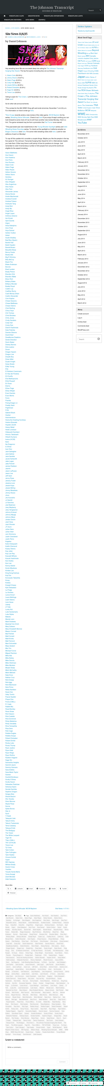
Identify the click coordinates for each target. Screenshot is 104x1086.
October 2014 (82, 178)
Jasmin (8, 468)
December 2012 (83, 267)
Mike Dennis (9, 660)
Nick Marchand (10, 685)
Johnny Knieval (11, 512)
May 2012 (81, 295)
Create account (83, 313)
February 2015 (83, 162)
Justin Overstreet (11, 536)
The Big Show (91, 93)
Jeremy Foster (10, 480)
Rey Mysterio (90, 87)
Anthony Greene (11, 216)
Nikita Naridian (10, 689)
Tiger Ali (8, 838)
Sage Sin (10, 90)
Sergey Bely (9, 794)
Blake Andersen (11, 264)
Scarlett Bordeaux (11, 777)
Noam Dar (9, 692)
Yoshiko (8, 869)
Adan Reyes (9, 169)
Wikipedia (93, 110)
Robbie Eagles (10, 733)
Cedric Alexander (11, 296)
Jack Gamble (10, 456)
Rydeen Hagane (11, 757)
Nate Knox (9, 675)
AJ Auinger (9, 179)
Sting (86, 93)
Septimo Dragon (11, 791)
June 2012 (81, 291)
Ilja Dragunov (10, 444)
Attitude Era (84, 50)
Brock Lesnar (82, 56)
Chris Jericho (93, 58)
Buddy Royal (10, 286)
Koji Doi (8, 575)
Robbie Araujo (10, 736)
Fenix (7, 398)
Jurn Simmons (10, 534)
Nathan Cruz (10, 677)
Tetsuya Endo (10, 828)
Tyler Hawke (9, 855)
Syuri (7, 813)
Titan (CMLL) (10, 840)
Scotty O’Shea (10, 779)
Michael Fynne (10, 650)
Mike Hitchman (10, 663)
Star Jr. (7, 811)
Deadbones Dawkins (13, 337)
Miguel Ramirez (11, 653)
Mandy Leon (9, 619)
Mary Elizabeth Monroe (13, 629)
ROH (83, 90)
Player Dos (9, 699)
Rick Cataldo (10, 716)
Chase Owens (10, 306)
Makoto (8, 616)
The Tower (9, 833)
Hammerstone (10, 417)
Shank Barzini (10, 796)
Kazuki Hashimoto (12, 558)
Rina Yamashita (11, 726)
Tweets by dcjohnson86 (86, 31)
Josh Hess (9, 522)
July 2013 (81, 238)
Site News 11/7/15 (61, 908)
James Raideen (11, 466)
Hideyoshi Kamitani (12, 432)
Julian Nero (9, 529)
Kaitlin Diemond (11, 546)
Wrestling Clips (16, 16)
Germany (80, 68)
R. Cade (8, 704)
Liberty (7, 604)
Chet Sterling (10, 308)
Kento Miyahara (11, 568)
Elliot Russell (10, 381)
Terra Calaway (10, 825)
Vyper (7, 859)
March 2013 (82, 254)
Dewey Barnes (10, 344)
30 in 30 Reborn (82, 47)
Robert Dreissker (13, 87)
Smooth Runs (34, 16)
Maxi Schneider (11, 643)
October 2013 (82, 226)
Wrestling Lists (75, 16)
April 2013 (81, 250)
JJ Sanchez (9, 502)
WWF (89, 119)
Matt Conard (9, 636)
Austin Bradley (10, 237)
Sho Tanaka (9, 799)
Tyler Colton (9, 850)
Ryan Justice (10, 748)
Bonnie (8, 267)
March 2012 (82, 303)
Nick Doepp (9, 680)
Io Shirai (8, 446)
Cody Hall (10, 82)
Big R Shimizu (10, 257)
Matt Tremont (10, 641)
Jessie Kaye (9, 485)
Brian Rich (9, 279)
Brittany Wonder (11, 284)
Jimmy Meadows (11, 490)
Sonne (7, 806)
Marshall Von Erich (12, 624)
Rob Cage (9, 731)
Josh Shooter (10, 524)
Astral (7, 235)
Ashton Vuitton (10, 233)
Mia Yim (8, 648)
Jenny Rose (9, 478)
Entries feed (82, 322)
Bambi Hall (9, 242)
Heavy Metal (9, 427)
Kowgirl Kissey (10, 585)
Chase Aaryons (11, 301)
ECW (86, 66)
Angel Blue (9, 211)
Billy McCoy (9, 259)
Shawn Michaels (92, 90)
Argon (7, 223)
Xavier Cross (10, 867)
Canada (92, 56)
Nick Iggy (8, 682)
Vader (93, 108)
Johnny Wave (10, 517)
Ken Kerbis (9, 561)
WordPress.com (83, 330)
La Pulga (8, 590)
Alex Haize (9, 186)
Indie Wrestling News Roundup (30, 962)
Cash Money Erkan (12, 293)
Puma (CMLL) (10, 702)
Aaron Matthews (11, 152)
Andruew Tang (10, 203)
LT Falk (8, 607)
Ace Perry (8, 160)
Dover (7, 349)
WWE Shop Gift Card (17, 1032)
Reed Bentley (10, 709)
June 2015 (81, 146)
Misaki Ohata (10, 668)
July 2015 (81, 142)
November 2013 (83, 222)
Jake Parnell (9, 463)
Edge (89, 66)
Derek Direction (11, 340)
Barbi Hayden (10, 245)
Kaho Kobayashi (11, 544)
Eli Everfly (9, 376)
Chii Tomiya (9, 313)
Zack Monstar (10, 876)
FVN (7, 410)
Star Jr (59, 1018)
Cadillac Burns (10, 291)
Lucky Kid (8, 609)
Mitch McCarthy (11, 670)
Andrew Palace (10, 201)
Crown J (41, 20)
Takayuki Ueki (10, 818)
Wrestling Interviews (54, 16)
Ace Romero (9, 162)
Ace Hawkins (10, 157)
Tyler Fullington (10, 852)
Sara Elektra (9, 770)
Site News (30, 20)
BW (87, 55)
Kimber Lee (9, 570)
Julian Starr (9, 531)
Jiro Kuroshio (10, 497)
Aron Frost (9, 228)
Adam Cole (11, 75)
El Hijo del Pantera (12, 374)
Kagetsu (8, 541)
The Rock (87, 102)
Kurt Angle (87, 80)
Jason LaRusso (11, 471)
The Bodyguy (10, 830)
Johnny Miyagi (10, 514)
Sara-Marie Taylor (11, 772)
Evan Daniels (10, 393)
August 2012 (82, 283)
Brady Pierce (10, 271)
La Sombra (9, 592)
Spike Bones (10, 808)
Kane (83, 80)
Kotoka (7, 582)
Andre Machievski (11, 196)
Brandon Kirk (10, 274)
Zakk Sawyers (10, 879)
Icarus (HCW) (10, 439)
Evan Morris (9, 395)
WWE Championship (92, 114)
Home (7, 28)
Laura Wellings (10, 597)
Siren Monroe (10, 801)
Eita (6, 369)
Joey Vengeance (11, 510)
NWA (93, 83)
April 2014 (81, 202)
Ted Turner (49, 122)
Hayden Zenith (10, 425)
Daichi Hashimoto (11, 327)
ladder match (93, 80)
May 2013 (81, 246)
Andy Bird (8, 206)
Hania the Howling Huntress (15, 420)
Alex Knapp (10, 115)
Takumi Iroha (10, 821)
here (11, 99)
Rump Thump (10, 745)
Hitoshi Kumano (11, 437)
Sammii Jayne (10, 765)
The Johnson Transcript (52, 7)
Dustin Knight (10, 361)
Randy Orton (93, 85)
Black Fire (9, 262)
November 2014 (83, 174)
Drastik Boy (9, 357)
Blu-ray (88, 53)
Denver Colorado (93, 63)
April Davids (9, 220)
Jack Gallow (9, 454)
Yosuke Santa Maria (12, 872)
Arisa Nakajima (10, 225)
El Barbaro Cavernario (13, 371)
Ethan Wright (10, 391)
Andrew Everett (10, 199)
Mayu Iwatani (10, 646)
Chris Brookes (10, 315)
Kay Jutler (9, 551)
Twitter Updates (85, 27)
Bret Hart (94, 53)
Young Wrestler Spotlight (46, 127)
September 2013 (84, 230)
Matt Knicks (9, 638)
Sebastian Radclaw (12, 784)
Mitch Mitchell (10, 672)
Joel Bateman (10, 505)
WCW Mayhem (54, 115)
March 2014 (82, 206)
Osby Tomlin (9, 694)
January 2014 (83, 214)
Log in (80, 318)
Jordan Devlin (10, 519)
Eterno (7, 386)
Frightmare (9, 408)
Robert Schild (10, 740)
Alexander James (11, 191)
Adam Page (11, 80)
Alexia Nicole (10, 194)
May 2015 (81, 150)
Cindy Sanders (10, 320)
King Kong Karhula (12, 573)
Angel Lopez (10, 213)
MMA (83, 83)
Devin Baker (9, 342)
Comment (62, 1062)
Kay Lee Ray (10, 553)
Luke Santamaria (11, 612)
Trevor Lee (11, 92)
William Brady (10, 864)
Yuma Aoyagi (10, 874)
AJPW (94, 47)
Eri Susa (8, 383)
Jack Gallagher (10, 451)
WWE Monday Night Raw (86, 117)
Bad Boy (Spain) (11, 240)
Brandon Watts (10, 276)
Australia (89, 50)
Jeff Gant (8, 476)
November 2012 (83, 271)
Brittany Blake (10, 281)
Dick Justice (9, 347)
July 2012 (81, 287)
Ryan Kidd (9, 750)
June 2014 (81, 194)
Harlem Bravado (11, 422)
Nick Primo (9, 687)
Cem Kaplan (9, 298)
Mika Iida (8, 655)
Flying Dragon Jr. (11, 403)
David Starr (9, 335)
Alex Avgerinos (10, 184)
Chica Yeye (9, 310)
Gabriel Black (10, 412)
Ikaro (7, 442)
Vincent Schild (10, 857)
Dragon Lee (9, 354)
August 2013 (82, 234)
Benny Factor (10, 252)
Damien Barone (11, 332)
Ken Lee (8, 563)
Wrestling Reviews (12, 20)
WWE (60, 1030)
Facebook (94, 65)
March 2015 (82, 158)
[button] (37, 55)
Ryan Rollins (10, 755)
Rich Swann (9, 714)
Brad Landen (10, 269)
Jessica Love (10, 483)
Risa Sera (9, 728)
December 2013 (83, 218)
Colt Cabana (88, 61)
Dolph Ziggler (81, 66)
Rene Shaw (9, 711)
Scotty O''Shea (48, 1013)
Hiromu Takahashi (11, 434)
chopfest (86, 58)
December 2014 (83, 170)
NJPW (88, 82)
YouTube (82, 122)
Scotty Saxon (10, 782)
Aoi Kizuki (9, 218)
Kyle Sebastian (10, 587)
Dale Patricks (10, 330)
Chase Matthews (11, 303)
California (60, 936)
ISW (87, 73)
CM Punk (81, 61)
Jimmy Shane (12, 78)
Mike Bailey (9, 658)
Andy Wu (8, 208)
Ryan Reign (9, 753)
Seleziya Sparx (10, 787)
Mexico (80, 83)
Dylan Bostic (10, 364)
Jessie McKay (12, 85)
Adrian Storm (10, 174)
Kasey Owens (10, 548)
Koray (7, 580)
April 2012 (81, 299)
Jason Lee (9, 473)
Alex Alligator (10, 182)
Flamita (8, 400)
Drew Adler (9, 359)
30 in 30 (97, 45)
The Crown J (23, 97)
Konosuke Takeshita (12, 578)
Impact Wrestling (88, 71)
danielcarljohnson (16, 37)
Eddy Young (9, 366)
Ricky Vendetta (10, 723)
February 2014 (83, 210)
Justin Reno (9, 539)
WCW (87, 110)
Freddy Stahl (10, 405)
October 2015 (82, 138)
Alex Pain (8, 189)
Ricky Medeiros (11, 721)
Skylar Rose (9, 804)
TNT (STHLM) (10, 842)
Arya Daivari (9, 230)
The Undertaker (87, 105)
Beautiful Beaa (10, 250)
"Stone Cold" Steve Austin (85, 42)
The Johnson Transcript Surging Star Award (49, 1023)
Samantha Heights (12, 762)
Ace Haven (9, 155)
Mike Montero (10, 665)
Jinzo (7, 495)
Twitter (80, 107)
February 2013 (83, 259)
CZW (94, 60)
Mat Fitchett (9, 633)
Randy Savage (82, 88)
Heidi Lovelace (10, 429)
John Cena (90, 77)
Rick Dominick (10, 719)
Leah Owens (10, 599)
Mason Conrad (10, 631)
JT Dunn (8, 527)
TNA (96, 104)
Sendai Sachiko (11, 789)
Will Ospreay (10, 862)
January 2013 (83, 262)
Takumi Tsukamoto (12, 823)
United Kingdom (87, 108)
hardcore (86, 68)
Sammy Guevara (11, 767)
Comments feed (83, 326)
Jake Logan (9, 461)
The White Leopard (12, 835)
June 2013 (81, 242)
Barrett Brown (10, 247)
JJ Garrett (8, 500)
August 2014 (82, 186)
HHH (91, 68)
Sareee (8, 774)
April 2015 (81, 154)
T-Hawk (8, 816)
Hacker (8, 415)
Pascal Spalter (10, 697)
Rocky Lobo (9, 743)
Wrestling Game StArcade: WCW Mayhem (21, 908)
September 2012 (84, 279)
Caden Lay (9, 288)
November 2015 (83, 134)
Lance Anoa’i (10, 595)
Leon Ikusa (9, 602)
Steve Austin (81, 93)
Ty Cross (8, 847)
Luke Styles (9, 614)
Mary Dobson (10, 626)
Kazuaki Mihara (11, 556)
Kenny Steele (10, 565)
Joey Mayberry (10, 507)
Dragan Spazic (10, 352)
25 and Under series (89, 45)
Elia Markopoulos (11, 378)
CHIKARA (80, 58)
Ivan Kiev (8, 449)
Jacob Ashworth (11, 459)
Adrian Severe (10, 172)
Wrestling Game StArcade (20, 117)
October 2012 (82, 275)
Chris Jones (9, 318)
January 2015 (83, 166)
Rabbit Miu (9, 706)
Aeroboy (8, 177)
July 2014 (81, 190)
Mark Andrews (10, 621)
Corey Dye (9, 325)
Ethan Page (9, 388)
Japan (81, 77)
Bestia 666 (9, 254)
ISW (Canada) (94, 73)
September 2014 (84, 182)
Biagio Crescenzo (11, 131)
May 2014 (81, 198)
